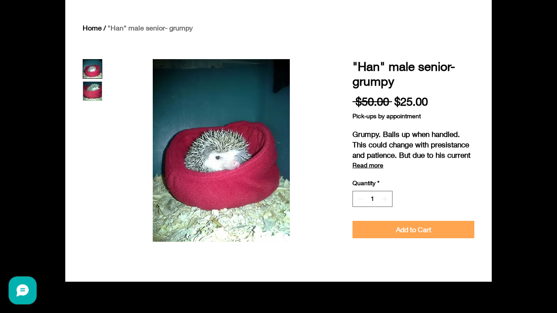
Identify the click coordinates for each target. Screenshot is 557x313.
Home (92, 27)
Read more (367, 165)
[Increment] (385, 198)
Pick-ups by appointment (386, 116)
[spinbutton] (372, 198)
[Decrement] (359, 198)
